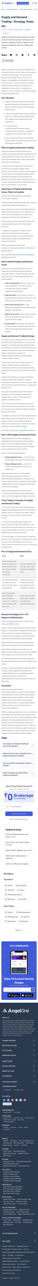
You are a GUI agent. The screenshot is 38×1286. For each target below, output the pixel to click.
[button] (19, 745)
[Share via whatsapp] (16, 55)
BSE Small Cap (7, 1145)
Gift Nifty (24, 1145)
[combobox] (6, 33)
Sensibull (5, 1127)
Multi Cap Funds (8, 1224)
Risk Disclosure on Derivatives (11, 1270)
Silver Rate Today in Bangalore (12, 1189)
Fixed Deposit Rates (8, 1121)
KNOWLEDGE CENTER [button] (9, 1055)
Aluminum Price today (24, 1199)
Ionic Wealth (17, 1112)
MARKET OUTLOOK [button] (8, 1071)
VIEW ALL (18, 930)
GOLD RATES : (6, 1169)
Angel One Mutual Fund (10, 1209)
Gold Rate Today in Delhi (10, 1174)
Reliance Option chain (10, 1166)
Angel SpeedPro (29, 1118)
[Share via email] (34, 55)
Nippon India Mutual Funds (26, 1214)
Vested (26, 1127)
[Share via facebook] (28, 55)
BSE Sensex (29, 1143)
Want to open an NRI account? (19, 819)
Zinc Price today (8, 1201)
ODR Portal (26, 1267)
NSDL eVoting (17, 1267)
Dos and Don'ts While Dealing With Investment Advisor (18, 1252)
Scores (26, 1249)
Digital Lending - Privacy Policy (11, 1258)
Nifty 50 (5, 1141)
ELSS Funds (7, 1220)
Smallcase (13, 1127)
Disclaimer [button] (6, 1241)
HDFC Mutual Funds (22, 1212)
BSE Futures (7, 1155)
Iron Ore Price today (9, 1203)
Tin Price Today (22, 1203)
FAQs (3, 1255)
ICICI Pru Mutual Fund (9, 1214)
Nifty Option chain (8, 1161)
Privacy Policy (19, 1255)
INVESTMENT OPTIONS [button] (9, 1045)
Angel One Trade (18, 1118)
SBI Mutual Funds (24, 1209)
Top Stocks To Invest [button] (9, 1082)
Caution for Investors (8, 1273)
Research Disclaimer (8, 1246)
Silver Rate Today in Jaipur (11, 1193)
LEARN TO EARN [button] (7, 1061)
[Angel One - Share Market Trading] (7, 3)
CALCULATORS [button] (7, 1050)
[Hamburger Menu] (36, 3)
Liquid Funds (17, 1220)
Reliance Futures (23, 1153)
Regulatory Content (23, 1246)
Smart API (21, 1119)
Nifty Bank (13, 1141)
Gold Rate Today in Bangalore (12, 1181)
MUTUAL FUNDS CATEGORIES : (12, 1218)
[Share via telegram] (10, 55)
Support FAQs (20, 1090)
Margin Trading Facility (9, 1119)
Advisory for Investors (8, 1264)
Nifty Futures (7, 1151)
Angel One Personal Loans (10, 1261)
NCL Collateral (21, 1264)
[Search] (33, 3)
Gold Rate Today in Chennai (11, 1176)
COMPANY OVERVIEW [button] (8, 1040)
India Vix (16, 1145)
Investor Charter (24, 1261)
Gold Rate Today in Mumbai (11, 1172)
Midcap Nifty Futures (9, 1153)
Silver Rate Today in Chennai (11, 1191)
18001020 (8, 1090)
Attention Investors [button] (10, 1233)
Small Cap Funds (28, 1220)
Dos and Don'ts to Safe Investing (12, 1249)
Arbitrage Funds (8, 1222)
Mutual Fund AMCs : (9, 1207)
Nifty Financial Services (26, 1141)
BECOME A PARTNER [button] (8, 1066)
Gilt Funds (18, 1222)
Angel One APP (7, 1118)
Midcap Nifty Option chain (11, 1163)
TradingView (6, 1129)
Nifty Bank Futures (19, 1151)
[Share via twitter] (22, 55)
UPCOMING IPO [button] (7, 1076)
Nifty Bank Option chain (24, 1161)
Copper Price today (9, 1199)
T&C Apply (10, 1255)
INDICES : (5, 1138)
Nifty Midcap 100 (19, 1143)
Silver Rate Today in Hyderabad (12, 1186)
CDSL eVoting (6, 1267)
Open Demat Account (23, 3)
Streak (20, 1127)
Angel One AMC (7, 1112)
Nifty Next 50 (7, 1143)
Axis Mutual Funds (8, 1212)
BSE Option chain (24, 1166)
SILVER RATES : (7, 1184)
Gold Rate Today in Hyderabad (12, 1178)
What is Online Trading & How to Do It (19, 850)
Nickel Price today (21, 1201)
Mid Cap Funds (27, 1222)
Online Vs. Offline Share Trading (17, 864)
